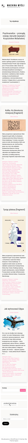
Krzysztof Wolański (14, 42)
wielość (12, 293)
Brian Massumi (15, 358)
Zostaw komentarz (7, 195)
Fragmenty (5, 163)
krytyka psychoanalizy (8, 89)
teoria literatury (20, 192)
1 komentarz (5, 96)
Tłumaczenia (12, 163)
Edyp (17, 86)
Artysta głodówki (6, 166)
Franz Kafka (14, 173)
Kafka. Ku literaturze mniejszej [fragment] (14, 111)
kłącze (21, 178)
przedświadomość (7, 92)
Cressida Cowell (6, 359)
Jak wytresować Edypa (14, 309)
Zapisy (6, 423)
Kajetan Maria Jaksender (12, 178)
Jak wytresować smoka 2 (9, 367)
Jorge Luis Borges (16, 286)
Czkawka (13, 359)
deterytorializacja (6, 169)
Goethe (18, 175)
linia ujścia (4, 181)
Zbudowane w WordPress (9, 439)
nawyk (19, 368)
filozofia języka (6, 173)
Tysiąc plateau (6, 375)
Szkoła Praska (11, 192)
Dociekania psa (16, 169)
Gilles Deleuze (14, 116)
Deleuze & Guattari (10, 86)
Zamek (11, 193)
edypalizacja (5, 88)
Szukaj (4, 388)
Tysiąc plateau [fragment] (14, 209)
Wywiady (17, 85)
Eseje (9, 356)
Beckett (14, 166)
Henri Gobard (5, 177)
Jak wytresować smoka (8, 365)
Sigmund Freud (14, 94)
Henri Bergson (6, 286)
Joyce (18, 177)
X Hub (20, 439)
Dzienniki (4, 170)
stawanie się (5, 291)
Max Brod (18, 184)
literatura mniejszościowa (9, 184)
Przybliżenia (11, 85)
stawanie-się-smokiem (8, 373)
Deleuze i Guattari (13, 161)
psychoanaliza (16, 92)
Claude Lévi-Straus (16, 282)
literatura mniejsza (7, 183)
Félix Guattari (5, 172)
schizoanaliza (5, 94)
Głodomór (13, 175)
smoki (4, 372)
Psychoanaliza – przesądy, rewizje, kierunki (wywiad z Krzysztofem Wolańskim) (14, 36)
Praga (13, 189)
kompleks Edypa (13, 88)
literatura (19, 181)
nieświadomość (17, 91)
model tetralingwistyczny (9, 186)
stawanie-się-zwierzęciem (16, 291)
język (11, 177)
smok (22, 370)
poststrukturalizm (7, 189)
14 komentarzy (6, 294)
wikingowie (18, 375)
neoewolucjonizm (13, 288)
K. (20, 177)
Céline (18, 166)
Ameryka (7, 164)
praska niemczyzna (7, 190)
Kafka (3, 178)
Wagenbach (5, 193)
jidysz (14, 177)
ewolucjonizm (16, 283)
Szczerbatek (18, 373)
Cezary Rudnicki (6, 167)
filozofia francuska (15, 172)
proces (15, 190)
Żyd (15, 193)
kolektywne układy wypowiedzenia (11, 180)
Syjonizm (4, 192)
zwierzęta (17, 293)
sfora (19, 370)
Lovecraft (4, 288)
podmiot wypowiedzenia (9, 187)
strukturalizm (5, 293)
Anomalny (7, 282)
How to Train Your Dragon (9, 364)
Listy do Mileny (12, 181)
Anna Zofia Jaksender (16, 164)
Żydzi (17, 193)
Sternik (19, 190)
